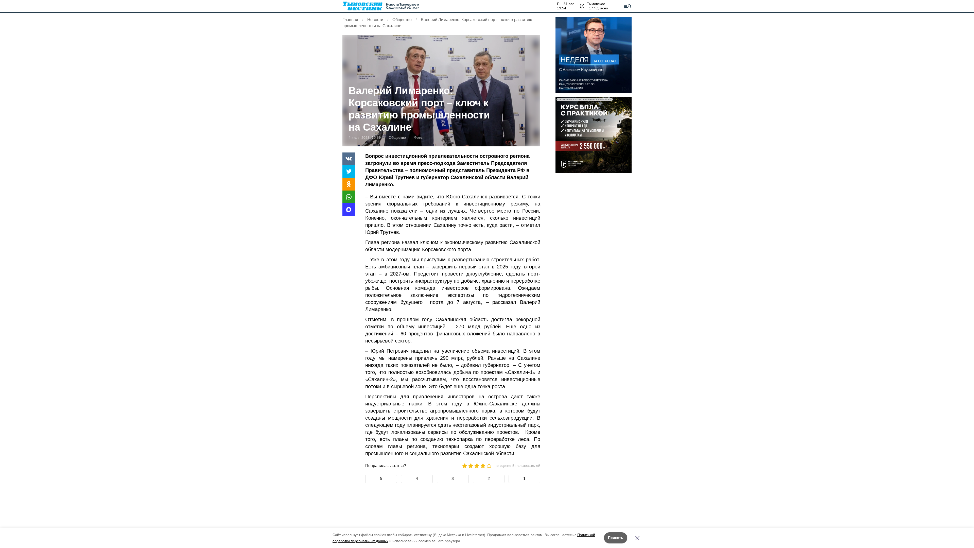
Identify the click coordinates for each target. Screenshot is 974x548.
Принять (615, 538)
